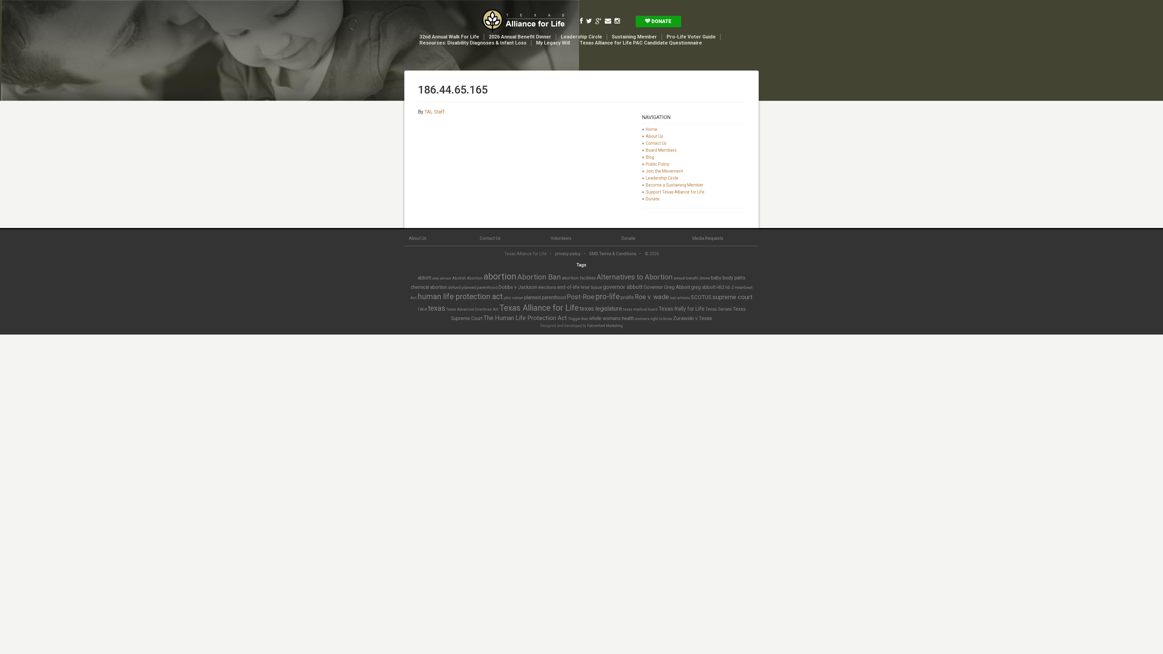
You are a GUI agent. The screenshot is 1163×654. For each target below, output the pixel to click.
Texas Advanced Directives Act (472, 309)
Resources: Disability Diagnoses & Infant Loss (472, 43)
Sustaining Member (634, 37)
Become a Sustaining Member (675, 185)
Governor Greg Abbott (667, 287)
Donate (660, 21)
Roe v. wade (652, 297)
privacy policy (568, 253)
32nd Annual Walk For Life (449, 37)
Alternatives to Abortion (635, 277)
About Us (654, 136)
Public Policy (657, 164)
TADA (422, 309)
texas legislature (601, 308)
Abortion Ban (539, 277)
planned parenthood (545, 297)
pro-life (607, 296)
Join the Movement (664, 171)
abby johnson (441, 278)
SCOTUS (701, 297)
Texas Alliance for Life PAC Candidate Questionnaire (641, 43)
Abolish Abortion (467, 278)
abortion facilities (579, 278)
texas (436, 308)
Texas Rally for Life (681, 309)
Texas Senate (718, 309)
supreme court (732, 297)
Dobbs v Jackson (518, 287)
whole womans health (611, 318)
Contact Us (656, 143)
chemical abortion (429, 287)
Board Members (661, 150)
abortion (499, 276)
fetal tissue (591, 287)
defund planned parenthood (473, 287)
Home (651, 129)
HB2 (720, 287)
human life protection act (460, 296)
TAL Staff (435, 112)
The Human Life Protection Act (525, 318)
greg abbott (703, 287)
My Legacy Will (553, 43)
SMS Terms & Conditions (612, 253)
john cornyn (513, 298)
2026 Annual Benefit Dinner (520, 37)
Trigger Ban (578, 318)
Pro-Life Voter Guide (691, 37)
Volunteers (561, 238)
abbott (424, 278)
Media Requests (707, 238)
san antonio (680, 298)
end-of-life (568, 287)
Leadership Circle (581, 37)
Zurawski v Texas (692, 318)
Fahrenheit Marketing (605, 326)
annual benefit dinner (692, 278)
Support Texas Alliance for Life (675, 192)
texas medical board (640, 309)
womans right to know (653, 319)
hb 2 (729, 287)
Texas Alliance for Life (539, 308)
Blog (650, 157)
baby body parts (728, 278)
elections (547, 287)
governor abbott (623, 287)
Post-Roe (581, 297)
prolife (627, 297)
